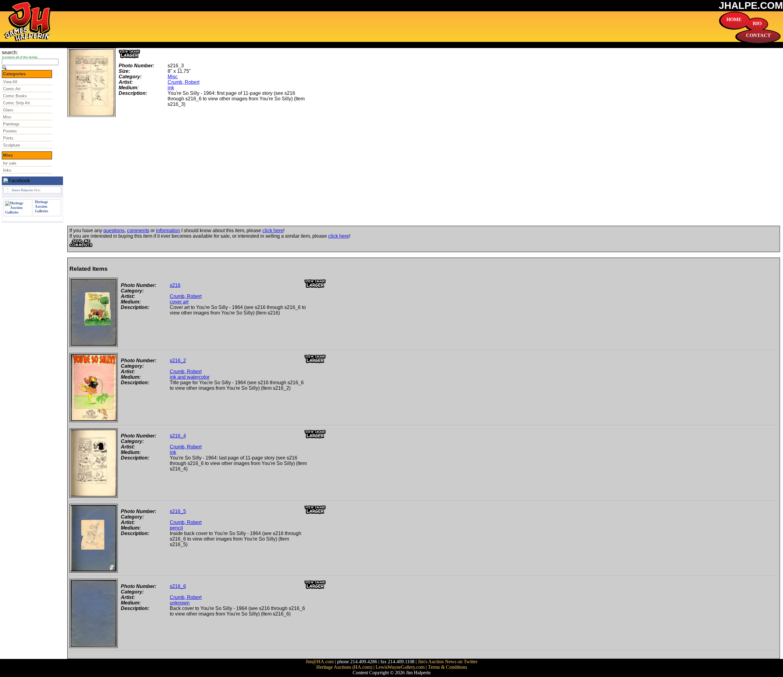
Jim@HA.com (320, 661)
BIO (757, 23)
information (168, 230)
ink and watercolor (190, 377)
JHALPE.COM (751, 5)
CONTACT (758, 35)
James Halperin (22, 190)
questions (113, 230)
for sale (9, 163)
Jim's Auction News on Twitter (447, 661)
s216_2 (178, 360)
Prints (8, 138)
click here (272, 230)
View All (10, 82)
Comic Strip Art (16, 103)
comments (138, 230)
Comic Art (11, 89)
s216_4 (178, 435)
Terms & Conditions (447, 667)
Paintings (11, 124)
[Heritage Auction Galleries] (18, 212)
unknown (180, 602)
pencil (176, 527)
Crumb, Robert (183, 82)
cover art (179, 301)
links (7, 170)
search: (10, 52)
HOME (734, 19)
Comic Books (15, 96)
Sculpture (11, 145)
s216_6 (178, 586)
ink (171, 87)
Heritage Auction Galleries (41, 206)
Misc (7, 117)
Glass (8, 110)
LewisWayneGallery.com (400, 667)
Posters (10, 131)
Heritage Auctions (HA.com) (344, 667)
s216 (175, 285)
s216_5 (178, 511)
